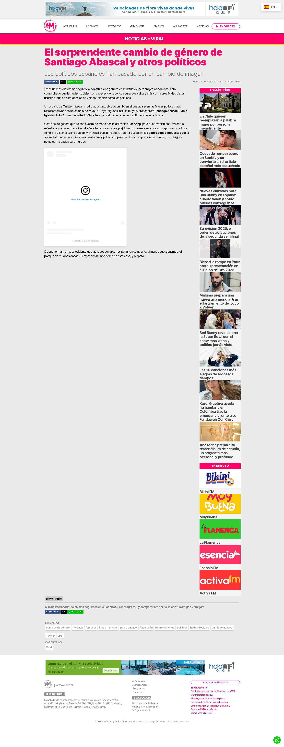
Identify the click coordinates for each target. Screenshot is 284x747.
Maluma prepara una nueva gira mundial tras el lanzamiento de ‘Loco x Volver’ (219, 301)
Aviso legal (150, 721)
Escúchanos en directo (216, 682)
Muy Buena (137, 26)
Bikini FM (207, 492)
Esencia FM (209, 568)
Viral (157, 39)
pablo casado (128, 627)
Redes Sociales (199, 627)
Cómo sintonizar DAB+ (202, 712)
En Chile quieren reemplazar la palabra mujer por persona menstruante (218, 122)
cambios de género (58, 627)
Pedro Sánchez (164, 627)
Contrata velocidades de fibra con (213, 691)
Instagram (128, 607)
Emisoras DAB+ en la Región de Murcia (210, 705)
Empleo (159, 26)
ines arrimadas (108, 627)
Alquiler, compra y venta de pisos (208, 698)
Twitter (50, 635)
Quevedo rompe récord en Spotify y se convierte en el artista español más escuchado (220, 159)
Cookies (161, 721)
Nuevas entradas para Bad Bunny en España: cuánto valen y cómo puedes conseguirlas (218, 197)
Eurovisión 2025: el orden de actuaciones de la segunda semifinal (219, 232)
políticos (182, 627)
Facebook (52, 82)
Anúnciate (180, 26)
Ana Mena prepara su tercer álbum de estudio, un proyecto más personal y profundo (220, 451)
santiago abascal (222, 627)
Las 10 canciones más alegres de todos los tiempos (218, 374)
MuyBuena (208, 517)
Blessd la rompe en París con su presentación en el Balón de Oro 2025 (220, 266)
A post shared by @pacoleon (85, 240)
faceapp (77, 627)
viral (60, 635)
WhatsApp (75, 82)
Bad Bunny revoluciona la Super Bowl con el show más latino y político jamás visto (219, 339)
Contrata (202, 694)
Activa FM (70, 26)
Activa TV (114, 26)
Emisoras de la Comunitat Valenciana (209, 702)
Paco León (146, 627)
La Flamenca (210, 542)
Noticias (203, 26)
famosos (91, 627)
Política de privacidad (178, 721)
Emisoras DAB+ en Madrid (204, 709)
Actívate (92, 26)
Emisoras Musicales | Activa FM (50, 26)
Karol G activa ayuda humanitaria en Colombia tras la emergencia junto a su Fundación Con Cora (218, 411)
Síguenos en (147, 703)
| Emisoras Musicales (126, 721)
